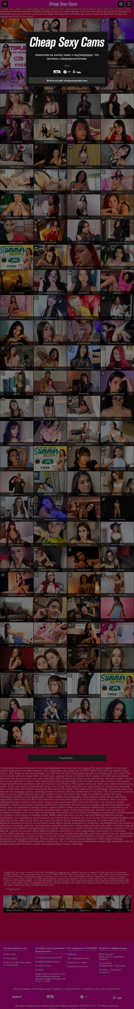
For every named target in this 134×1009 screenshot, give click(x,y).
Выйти (67, 65)
